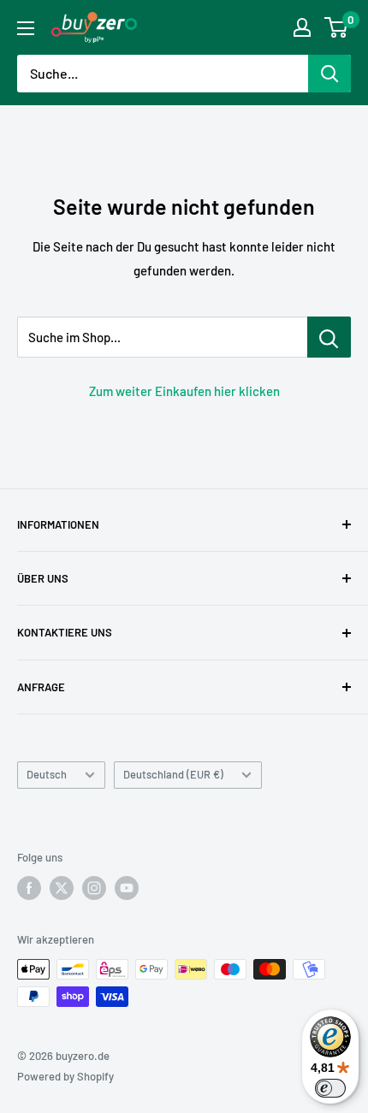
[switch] (330, 1088)
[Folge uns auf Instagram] (94, 888)
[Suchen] (329, 73)
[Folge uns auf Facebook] (29, 888)
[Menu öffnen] (25, 28)
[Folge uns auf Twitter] (62, 888)
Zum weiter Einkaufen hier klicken (184, 391)
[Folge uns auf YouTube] (127, 888)
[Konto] (302, 27)
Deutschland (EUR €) (173, 774)
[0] (336, 27)
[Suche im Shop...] (329, 337)
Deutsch (47, 774)
